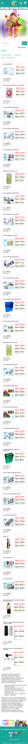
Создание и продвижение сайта (14, 739)
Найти (24, 43)
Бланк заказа (17, 54)
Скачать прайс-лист (7, 54)
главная (3, 57)
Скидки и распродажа (10, 57)
